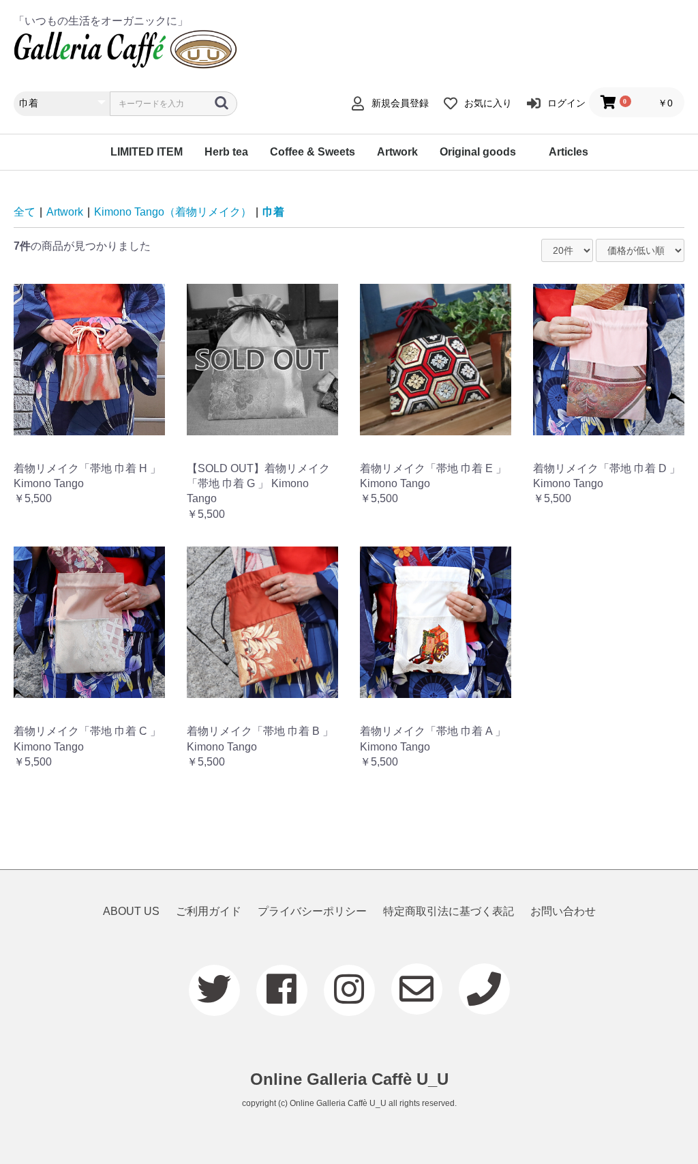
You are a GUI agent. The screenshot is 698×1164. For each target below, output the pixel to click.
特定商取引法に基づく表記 (448, 911)
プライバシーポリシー (312, 911)
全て (24, 212)
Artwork (397, 152)
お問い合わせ (563, 911)
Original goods (478, 152)
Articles (568, 152)
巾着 (273, 212)
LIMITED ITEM (146, 152)
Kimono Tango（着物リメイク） (173, 212)
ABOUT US (131, 911)
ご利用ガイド (208, 911)
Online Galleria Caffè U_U (349, 1079)
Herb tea (226, 152)
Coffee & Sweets (312, 152)
